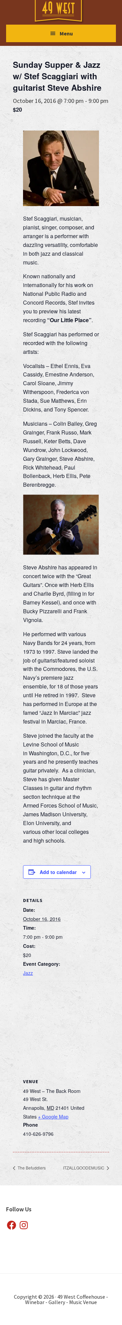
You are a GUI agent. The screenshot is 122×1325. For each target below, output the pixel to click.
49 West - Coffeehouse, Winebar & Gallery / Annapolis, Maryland (65, 12)
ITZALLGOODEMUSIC (84, 1168)
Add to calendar (58, 872)
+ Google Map (53, 1116)
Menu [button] (66, 33)
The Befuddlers (31, 1168)
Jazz (28, 972)
